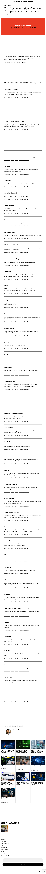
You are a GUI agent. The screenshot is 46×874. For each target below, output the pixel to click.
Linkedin (26, 97)
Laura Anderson (20, 769)
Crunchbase (16, 62)
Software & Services (4, 849)
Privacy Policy (3, 841)
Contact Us (3, 839)
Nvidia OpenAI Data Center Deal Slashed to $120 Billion (7, 766)
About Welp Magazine (5, 835)
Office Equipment (4, 847)
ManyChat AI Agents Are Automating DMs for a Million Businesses (22, 783)
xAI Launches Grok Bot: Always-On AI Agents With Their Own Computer (37, 751)
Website (12, 97)
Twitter (16, 97)
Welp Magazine (16, 729)
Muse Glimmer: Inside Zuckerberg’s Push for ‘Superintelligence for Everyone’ (36, 767)
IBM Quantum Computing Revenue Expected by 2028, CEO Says (37, 783)
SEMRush (23, 62)
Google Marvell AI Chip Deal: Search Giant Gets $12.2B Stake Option (7, 751)
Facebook (21, 97)
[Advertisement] (23, 45)
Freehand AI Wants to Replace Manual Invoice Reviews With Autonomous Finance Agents (7, 799)
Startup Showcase (8, 5)
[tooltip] (10, 726)
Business (2, 851)
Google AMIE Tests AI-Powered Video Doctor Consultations (21, 767)
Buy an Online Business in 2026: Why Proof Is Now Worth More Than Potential (7, 783)
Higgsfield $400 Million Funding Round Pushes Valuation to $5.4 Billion (21, 751)
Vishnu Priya (4, 768)
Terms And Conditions (5, 843)
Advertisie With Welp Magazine (6, 837)
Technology (3, 853)
